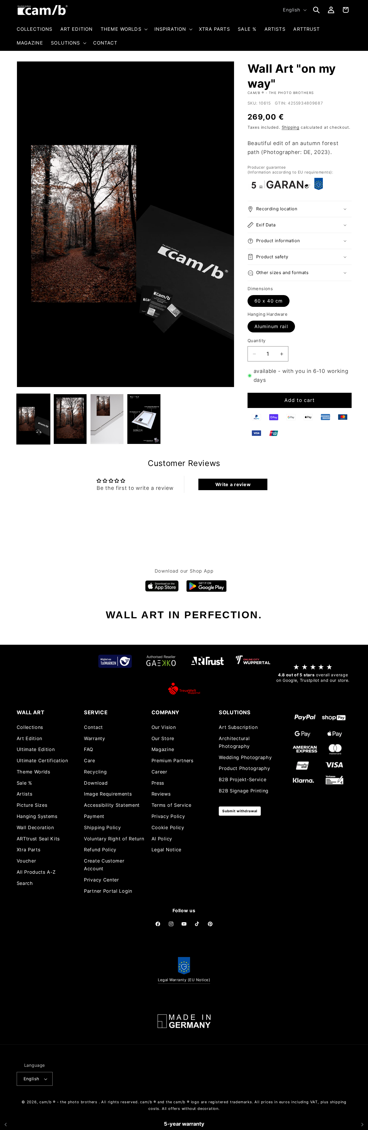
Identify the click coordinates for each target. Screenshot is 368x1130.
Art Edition (30, 738)
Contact (93, 727)
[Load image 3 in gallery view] (107, 419)
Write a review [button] (233, 484)
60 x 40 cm (268, 301)
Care (89, 760)
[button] (123, 29)
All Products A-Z (36, 872)
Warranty (94, 738)
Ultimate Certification (42, 760)
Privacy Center (101, 880)
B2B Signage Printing (244, 791)
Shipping (290, 127)
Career (159, 772)
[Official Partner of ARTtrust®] (207, 661)
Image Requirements (108, 794)
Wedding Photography (245, 757)
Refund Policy (100, 849)
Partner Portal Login (108, 891)
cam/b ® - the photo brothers (68, 1102)
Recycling (95, 772)
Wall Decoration (35, 827)
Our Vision (164, 727)
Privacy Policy (168, 816)
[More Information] (184, 1021)
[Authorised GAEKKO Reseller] (161, 661)
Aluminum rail (271, 326)
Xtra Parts (29, 849)
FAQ (88, 749)
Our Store (163, 738)
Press (158, 783)
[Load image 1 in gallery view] (33, 419)
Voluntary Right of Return (114, 839)
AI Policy (162, 839)
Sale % (24, 783)
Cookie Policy (168, 827)
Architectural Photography (234, 742)
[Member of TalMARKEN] (115, 661)
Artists (24, 794)
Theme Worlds (33, 772)
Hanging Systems (37, 816)
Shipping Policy (102, 827)
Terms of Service (171, 805)
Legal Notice (166, 849)
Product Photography (244, 768)
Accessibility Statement (112, 805)
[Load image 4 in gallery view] (144, 419)
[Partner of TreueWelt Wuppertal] (184, 689)
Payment (94, 816)
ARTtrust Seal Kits (38, 839)
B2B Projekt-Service (242, 779)
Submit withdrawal (239, 811)
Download (96, 783)
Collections (30, 727)
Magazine (163, 749)
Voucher (26, 861)
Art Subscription (238, 727)
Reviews (161, 794)
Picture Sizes (32, 805)
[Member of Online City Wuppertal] (253, 661)
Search (25, 883)
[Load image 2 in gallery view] (70, 419)
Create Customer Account (104, 864)
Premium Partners (172, 760)
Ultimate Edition (36, 749)
